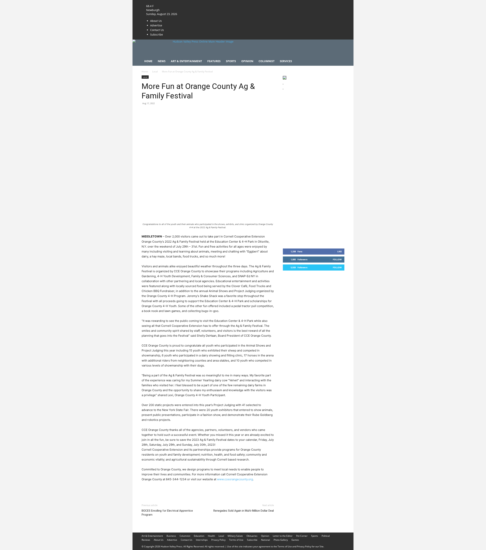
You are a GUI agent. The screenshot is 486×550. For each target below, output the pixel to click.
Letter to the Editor (283, 535)
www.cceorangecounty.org (235, 479)
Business (171, 535)
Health (211, 535)
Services (286, 61)
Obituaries (251, 535)
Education (199, 535)
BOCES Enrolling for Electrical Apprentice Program (167, 512)
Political (326, 535)
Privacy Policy (218, 539)
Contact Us (157, 30)
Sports (231, 61)
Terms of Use (236, 539)
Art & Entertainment (186, 61)
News (162, 61)
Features (214, 61)
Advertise (156, 25)
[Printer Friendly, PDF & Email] (255, 489)
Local (155, 71)
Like (339, 251)
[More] (215, 112)
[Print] (189, 112)
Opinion (247, 61)
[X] (193, 2)
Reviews (146, 539)
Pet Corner (302, 535)
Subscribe (156, 34)
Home (148, 61)
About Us (156, 21)
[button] (339, 61)
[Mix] (198, 112)
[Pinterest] (163, 112)
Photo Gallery (281, 539)
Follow (337, 259)
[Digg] (206, 112)
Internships (202, 539)
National (265, 539)
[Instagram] (190, 2)
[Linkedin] (180, 112)
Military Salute (235, 535)
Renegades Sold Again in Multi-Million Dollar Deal (243, 510)
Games (295, 539)
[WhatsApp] (171, 112)
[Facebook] (187, 2)
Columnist (267, 61)
